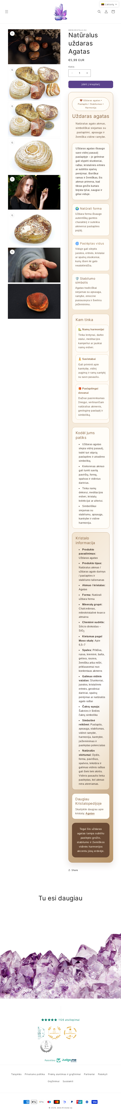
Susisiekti (68, 1081)
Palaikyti (102, 1074)
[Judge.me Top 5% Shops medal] (45, 1046)
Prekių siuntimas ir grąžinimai (64, 1074)
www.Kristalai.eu (64, 1108)
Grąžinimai (53, 1081)
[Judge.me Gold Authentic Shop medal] (53, 1033)
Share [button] (75, 870)
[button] (6, 11)
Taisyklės (16, 1074)
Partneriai (89, 1074)
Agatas (90, 813)
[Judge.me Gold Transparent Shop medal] (69, 1033)
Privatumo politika (35, 1074)
